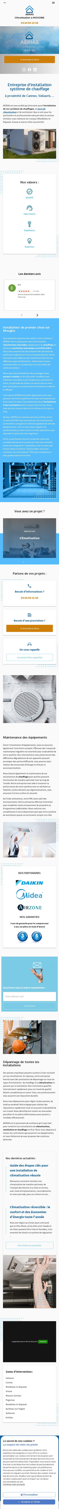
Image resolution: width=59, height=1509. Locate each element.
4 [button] (35, 562)
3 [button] (31, 562)
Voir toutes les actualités (29, 1245)
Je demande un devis (29, 59)
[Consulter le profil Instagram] (24, 69)
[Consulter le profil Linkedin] (35, 69)
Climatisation (30, 538)
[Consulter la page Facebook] (29, 69)
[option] (29, 295)
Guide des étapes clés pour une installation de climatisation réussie (29, 1170)
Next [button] (37, 315)
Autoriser (43, 1342)
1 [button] (23, 562)
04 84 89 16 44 (29, 22)
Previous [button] (21, 315)
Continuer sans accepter (14, 1484)
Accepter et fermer (30, 1502)
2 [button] (27, 562)
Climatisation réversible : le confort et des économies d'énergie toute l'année (30, 1212)
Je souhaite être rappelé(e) (29, 657)
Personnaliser (30, 1494)
